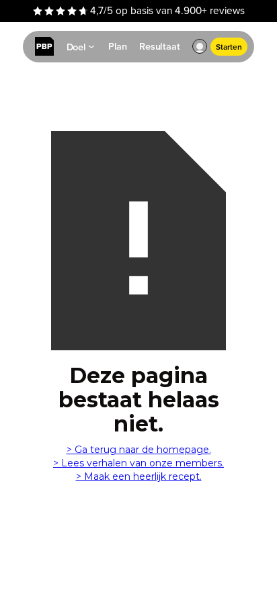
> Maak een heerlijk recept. (139, 476)
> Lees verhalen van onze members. (138, 463)
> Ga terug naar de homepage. (139, 450)
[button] (199, 47)
